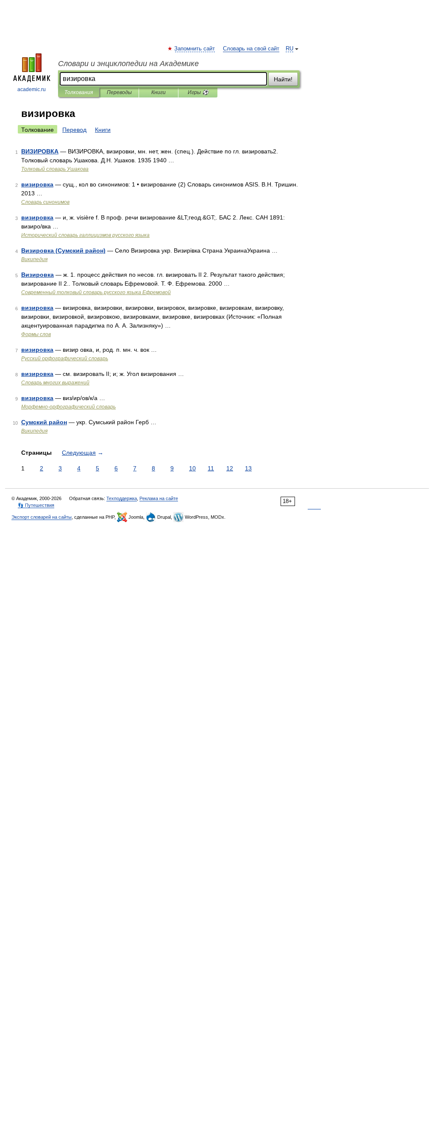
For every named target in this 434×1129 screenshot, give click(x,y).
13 (248, 468)
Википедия (34, 259)
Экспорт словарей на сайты (41, 517)
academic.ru (31, 89)
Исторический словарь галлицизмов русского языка (85, 235)
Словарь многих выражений (55, 383)
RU (289, 49)
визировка (37, 184)
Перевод (74, 129)
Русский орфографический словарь (64, 359)
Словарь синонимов (45, 202)
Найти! (283, 79)
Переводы (119, 92)
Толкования (78, 92)
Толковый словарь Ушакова (55, 169)
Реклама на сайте (158, 498)
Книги (158, 92)
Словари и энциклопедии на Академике (128, 63)
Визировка (37, 274)
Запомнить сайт (195, 49)
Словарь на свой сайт (251, 49)
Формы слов (36, 334)
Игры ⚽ (198, 92)
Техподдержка (121, 498)
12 (229, 468)
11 (211, 468)
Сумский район (44, 422)
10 (192, 468)
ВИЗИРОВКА (39, 151)
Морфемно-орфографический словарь (68, 407)
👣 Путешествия (36, 505)
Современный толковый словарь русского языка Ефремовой (96, 292)
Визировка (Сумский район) (63, 250)
